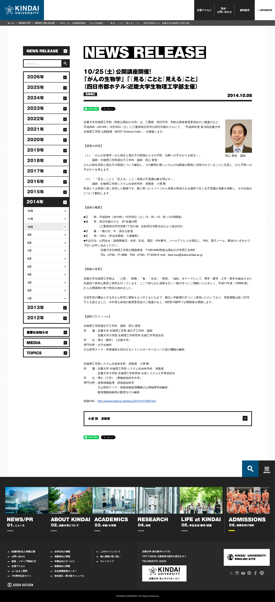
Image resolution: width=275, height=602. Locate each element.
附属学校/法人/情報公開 (23, 551)
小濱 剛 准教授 (99, 418)
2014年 (35, 202)
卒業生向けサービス (64, 561)
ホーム (10, 23)
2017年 (35, 171)
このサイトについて (110, 551)
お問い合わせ (18, 556)
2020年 (35, 140)
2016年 (35, 181)
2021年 (35, 129)
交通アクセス (204, 10)
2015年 (35, 192)
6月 (30, 258)
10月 (30, 227)
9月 (30, 234)
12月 (30, 210)
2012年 (35, 318)
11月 (30, 219)
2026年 (35, 77)
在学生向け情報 (62, 551)
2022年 (35, 119)
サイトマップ (107, 561)
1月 (30, 298)
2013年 (35, 307)
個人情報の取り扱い (110, 556)
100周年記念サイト (21, 575)
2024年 (35, 98)
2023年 (35, 108)
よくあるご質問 (19, 570)
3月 (30, 282)
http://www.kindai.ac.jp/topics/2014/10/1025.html (127, 401)
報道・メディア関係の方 (24, 561)
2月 (30, 290)
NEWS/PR (24, 23)
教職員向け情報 (62, 566)
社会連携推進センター (65, 570)
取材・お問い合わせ (224, 10)
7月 (30, 250)
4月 (30, 274)
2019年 (35, 150)
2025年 (35, 87)
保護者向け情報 (62, 556)
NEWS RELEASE (45, 23)
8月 (30, 242)
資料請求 (245, 10)
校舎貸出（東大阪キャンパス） (70, 575)
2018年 (35, 161)
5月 (30, 266)
